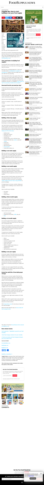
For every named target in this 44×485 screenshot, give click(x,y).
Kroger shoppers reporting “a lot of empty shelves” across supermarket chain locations (35, 152)
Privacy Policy (31, 476)
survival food (8, 360)
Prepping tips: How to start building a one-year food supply (35, 98)
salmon (15, 139)
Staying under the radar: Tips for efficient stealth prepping (35, 135)
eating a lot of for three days (8, 130)
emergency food (11, 356)
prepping (18, 359)
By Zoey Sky (35, 99)
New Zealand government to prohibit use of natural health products (34, 113)
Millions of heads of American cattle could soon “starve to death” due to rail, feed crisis (35, 130)
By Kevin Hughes (36, 149)
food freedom (19, 356)
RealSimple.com (5, 345)
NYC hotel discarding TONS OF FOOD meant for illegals (34, 94)
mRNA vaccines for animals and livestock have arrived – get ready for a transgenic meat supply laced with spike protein (35, 84)
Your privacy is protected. (6, 378)
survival (3, 360)
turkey (5, 141)
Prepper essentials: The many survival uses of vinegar (34, 119)
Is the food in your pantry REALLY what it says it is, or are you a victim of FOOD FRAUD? (35, 47)
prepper (13, 359)
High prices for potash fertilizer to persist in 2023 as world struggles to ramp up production (35, 71)
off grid (3, 359)
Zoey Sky (10, 15)
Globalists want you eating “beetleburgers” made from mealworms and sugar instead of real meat (35, 65)
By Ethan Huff (35, 61)
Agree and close (32, 478)
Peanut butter (7, 146)
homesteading (20, 357)
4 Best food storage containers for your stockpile (12, 334)
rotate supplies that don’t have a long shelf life (11, 180)
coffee (15, 214)
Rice (5, 215)
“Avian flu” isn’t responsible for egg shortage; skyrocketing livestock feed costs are (35, 108)
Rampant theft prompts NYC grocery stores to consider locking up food (35, 102)
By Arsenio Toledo (35, 55)
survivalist (13, 360)
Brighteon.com (5, 347)
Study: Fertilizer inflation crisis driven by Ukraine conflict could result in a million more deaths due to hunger (35, 124)
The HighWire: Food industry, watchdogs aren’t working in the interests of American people (35, 147)
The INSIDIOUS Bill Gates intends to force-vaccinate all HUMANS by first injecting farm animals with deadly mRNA (35, 77)
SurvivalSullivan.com (6, 58)
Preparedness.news (8, 304)
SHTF (21, 359)
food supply (14, 357)
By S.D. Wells (35, 80)
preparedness (8, 359)
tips (17, 360)
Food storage (8, 357)
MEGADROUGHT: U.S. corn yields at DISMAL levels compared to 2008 (35, 89)
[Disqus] (13, 423)
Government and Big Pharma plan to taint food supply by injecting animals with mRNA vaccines (35, 53)
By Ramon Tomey (35, 95)
